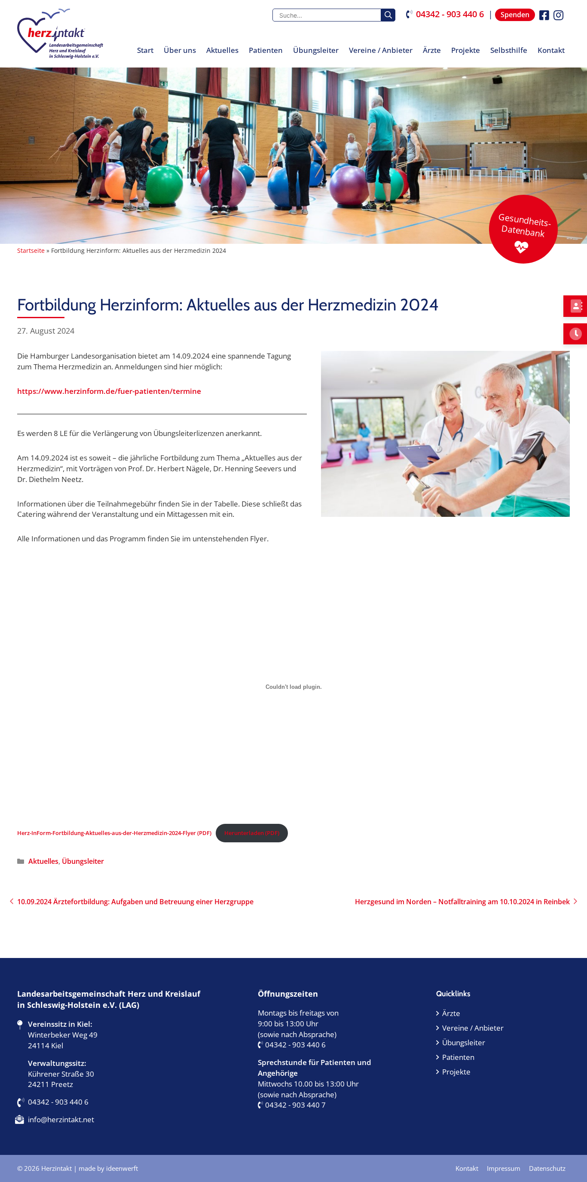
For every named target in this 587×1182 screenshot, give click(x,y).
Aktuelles (222, 50)
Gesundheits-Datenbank (525, 225)
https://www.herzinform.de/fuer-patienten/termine (109, 391)
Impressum (503, 1168)
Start (145, 50)
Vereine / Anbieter (381, 50)
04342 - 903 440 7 (295, 1105)
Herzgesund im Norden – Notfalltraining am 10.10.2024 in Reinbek (462, 901)
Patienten (266, 50)
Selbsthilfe (508, 50)
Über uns (180, 50)
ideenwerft (122, 1168)
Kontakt (551, 50)
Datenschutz (547, 1168)
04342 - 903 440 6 (450, 14)
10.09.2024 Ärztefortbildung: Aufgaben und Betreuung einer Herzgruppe (135, 901)
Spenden (515, 14)
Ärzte (432, 50)
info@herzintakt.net (61, 1119)
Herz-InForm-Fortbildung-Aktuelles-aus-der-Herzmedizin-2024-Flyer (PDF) (114, 833)
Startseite (31, 250)
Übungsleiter (316, 50)
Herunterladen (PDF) (251, 833)
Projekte (465, 50)
